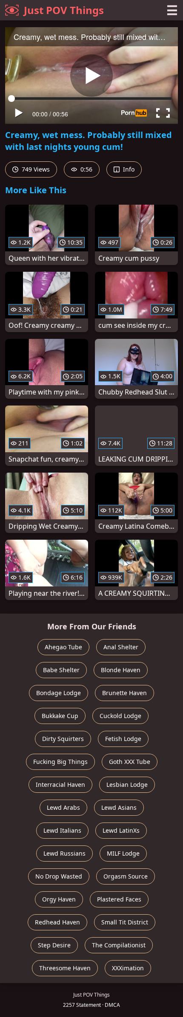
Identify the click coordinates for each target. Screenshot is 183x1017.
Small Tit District (124, 922)
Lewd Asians (119, 807)
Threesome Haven (65, 968)
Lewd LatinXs (121, 830)
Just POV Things (64, 10)
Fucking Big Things (60, 762)
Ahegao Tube (63, 647)
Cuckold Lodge (120, 716)
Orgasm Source (125, 876)
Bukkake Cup (60, 716)
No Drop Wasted (58, 876)
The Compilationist (119, 945)
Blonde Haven (120, 670)
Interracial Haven (60, 784)
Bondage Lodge (58, 693)
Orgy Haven (59, 899)
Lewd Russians (64, 853)
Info (127, 169)
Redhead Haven (57, 922)
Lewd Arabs (63, 807)
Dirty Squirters (63, 739)
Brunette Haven (124, 693)
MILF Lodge (123, 853)
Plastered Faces (119, 899)
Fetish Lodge (123, 739)
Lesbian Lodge (127, 784)
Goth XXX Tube (129, 762)
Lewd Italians (62, 830)
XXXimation (128, 968)
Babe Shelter (61, 670)
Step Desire (54, 945)
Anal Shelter (120, 647)
